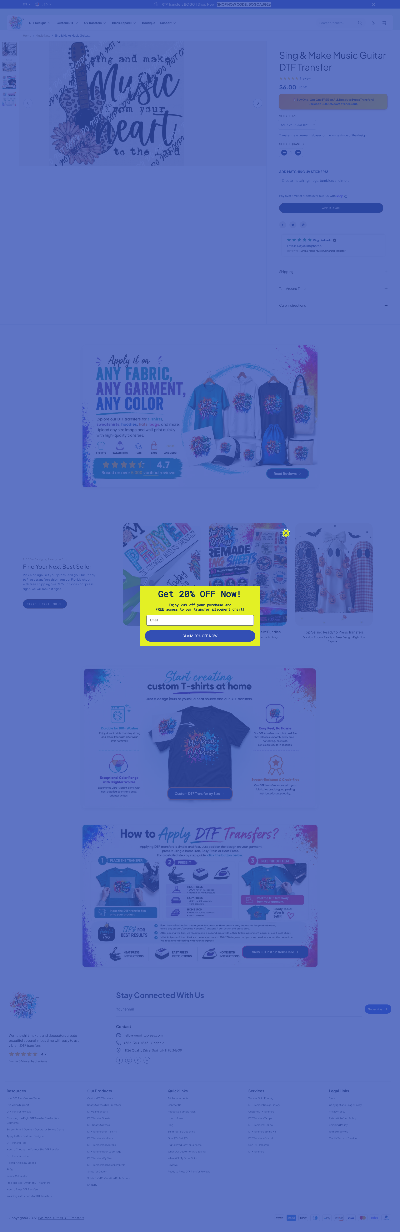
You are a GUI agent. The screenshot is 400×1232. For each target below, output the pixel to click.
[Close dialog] (286, 533)
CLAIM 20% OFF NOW (200, 636)
